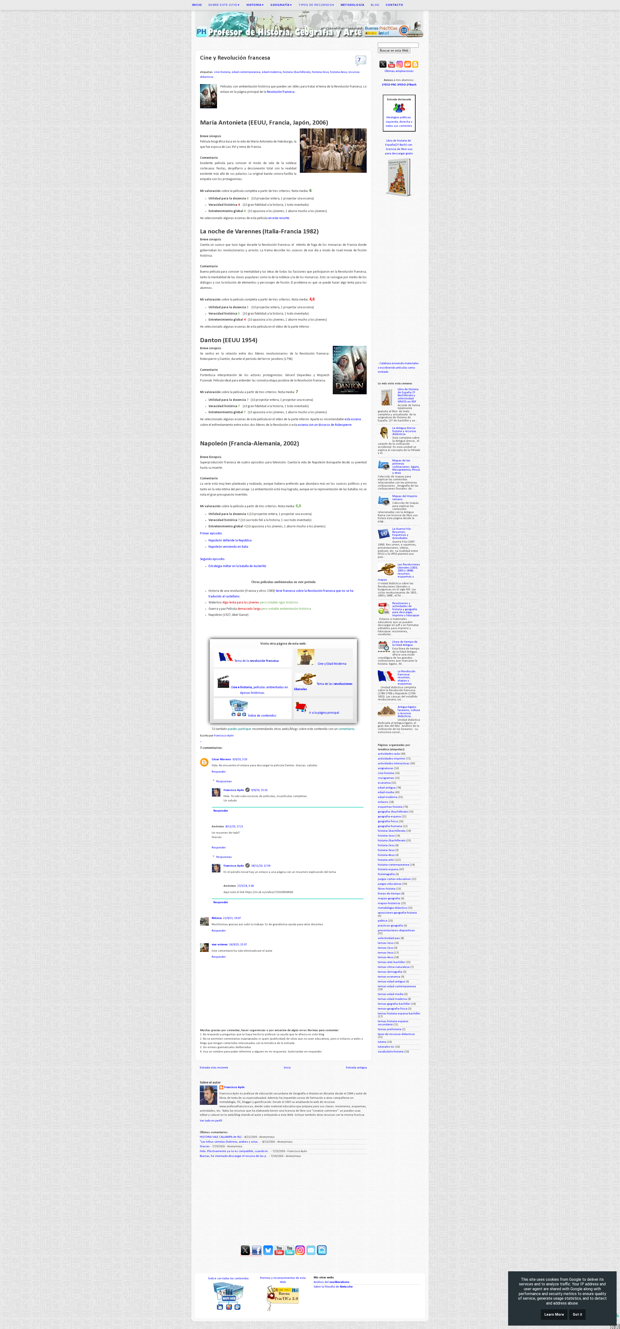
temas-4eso (385, 957)
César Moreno (221, 759)
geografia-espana (389, 816)
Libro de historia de (399, 140)
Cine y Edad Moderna (332, 663)
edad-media (386, 792)
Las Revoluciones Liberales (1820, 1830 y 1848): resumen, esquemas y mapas (399, 572)
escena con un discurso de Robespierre (325, 425)
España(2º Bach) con (399, 144)
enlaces (383, 802)
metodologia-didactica (392, 908)
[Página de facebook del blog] (257, 1254)
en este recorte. (279, 218)
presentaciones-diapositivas (396, 930)
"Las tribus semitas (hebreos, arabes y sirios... (230, 1141)
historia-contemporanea (393, 864)
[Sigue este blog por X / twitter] (383, 66)
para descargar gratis (399, 153)
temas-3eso (385, 952)
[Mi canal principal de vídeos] (391, 66)
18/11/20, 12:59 (260, 865)
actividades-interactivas (394, 763)
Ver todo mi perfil (211, 1120)
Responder (219, 771)
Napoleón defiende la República (230, 540)
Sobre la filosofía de (333, 1286)
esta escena (353, 419)
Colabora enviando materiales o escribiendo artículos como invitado (398, 367)
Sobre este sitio (224, 4)
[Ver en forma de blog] (415, 66)
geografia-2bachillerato (393, 811)
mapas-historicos (389, 903)
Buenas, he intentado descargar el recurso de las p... (234, 1156)
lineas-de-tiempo (389, 893)
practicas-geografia (390, 925)
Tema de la (256, 661)
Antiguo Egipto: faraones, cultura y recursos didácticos (409, 712)
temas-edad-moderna (392, 999)
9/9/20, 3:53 (239, 759)
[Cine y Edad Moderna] (305, 663)
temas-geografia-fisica (392, 1008)
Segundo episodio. (213, 559)
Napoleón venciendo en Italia (228, 546)
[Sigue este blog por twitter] (246, 1254)
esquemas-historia (390, 807)
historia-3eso (320, 72)
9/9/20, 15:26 (259, 790)
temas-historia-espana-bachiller (399, 1013)
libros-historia (386, 888)
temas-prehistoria (389, 1029)
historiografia (386, 874)
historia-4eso (338, 72)
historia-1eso (386, 835)
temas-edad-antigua (391, 981)
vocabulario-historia (390, 1051)
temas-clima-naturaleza (394, 967)
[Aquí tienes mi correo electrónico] (407, 66)
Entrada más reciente (214, 1067)
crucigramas (386, 778)
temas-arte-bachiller (391, 962)
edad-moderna (271, 72)
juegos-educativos (390, 884)
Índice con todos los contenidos (228, 1278)
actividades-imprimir (391, 758)
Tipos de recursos (316, 4)
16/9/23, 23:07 (238, 944)
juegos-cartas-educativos (394, 879)
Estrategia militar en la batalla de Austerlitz (238, 566)
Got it (577, 1315)
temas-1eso (385, 943)
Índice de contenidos (262, 715)
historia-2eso (386, 845)
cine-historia (222, 72)
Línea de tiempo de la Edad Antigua (405, 644)
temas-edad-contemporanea (397, 986)
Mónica (217, 918)
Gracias (205, 1146)
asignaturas (385, 768)
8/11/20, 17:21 (234, 826)
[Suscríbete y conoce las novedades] (305, 1254)
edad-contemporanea (246, 72)
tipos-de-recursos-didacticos (396, 1034)
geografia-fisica (388, 821)
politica (382, 920)
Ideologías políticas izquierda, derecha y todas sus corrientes (399, 121)
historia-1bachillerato (296, 72)
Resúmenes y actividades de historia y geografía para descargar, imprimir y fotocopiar (405, 609)
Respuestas (224, 781)
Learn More (554, 1315)
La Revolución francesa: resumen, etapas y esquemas (406, 677)
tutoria (382, 1042)
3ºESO (401, 84)
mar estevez (220, 944)
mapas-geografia (389, 898)
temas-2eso (385, 948)
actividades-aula (389, 753)
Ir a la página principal (324, 712)
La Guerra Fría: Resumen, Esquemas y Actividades (401, 534)
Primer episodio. (211, 533)
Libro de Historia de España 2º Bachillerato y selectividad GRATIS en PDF (408, 395)
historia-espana (388, 869)
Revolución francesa (280, 92)
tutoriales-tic (386, 1046)
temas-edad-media (390, 994)
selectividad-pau (389, 938)
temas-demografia (390, 972)
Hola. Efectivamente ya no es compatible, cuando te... (235, 1151)
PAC (393, 84)
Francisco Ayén (234, 790)
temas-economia (389, 976)
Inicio (287, 1067)
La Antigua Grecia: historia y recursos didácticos (404, 431)
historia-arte (386, 860)
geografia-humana (390, 826)
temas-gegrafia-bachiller (394, 1004)
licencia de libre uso (399, 149)
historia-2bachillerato (391, 840)
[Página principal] (322, 1254)
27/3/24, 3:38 (245, 886)
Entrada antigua (356, 1067)
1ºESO (386, 84)
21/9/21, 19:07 (232, 918)
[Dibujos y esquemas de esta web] (399, 66)
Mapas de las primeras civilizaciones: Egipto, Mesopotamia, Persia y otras (406, 466)
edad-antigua (386, 787)
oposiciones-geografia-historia (397, 912)
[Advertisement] (283, 1200)
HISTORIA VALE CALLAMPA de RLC (221, 1137)
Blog (375, 4)
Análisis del (331, 1282)
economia (384, 783)
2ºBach (411, 84)
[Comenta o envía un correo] (311, 1254)
